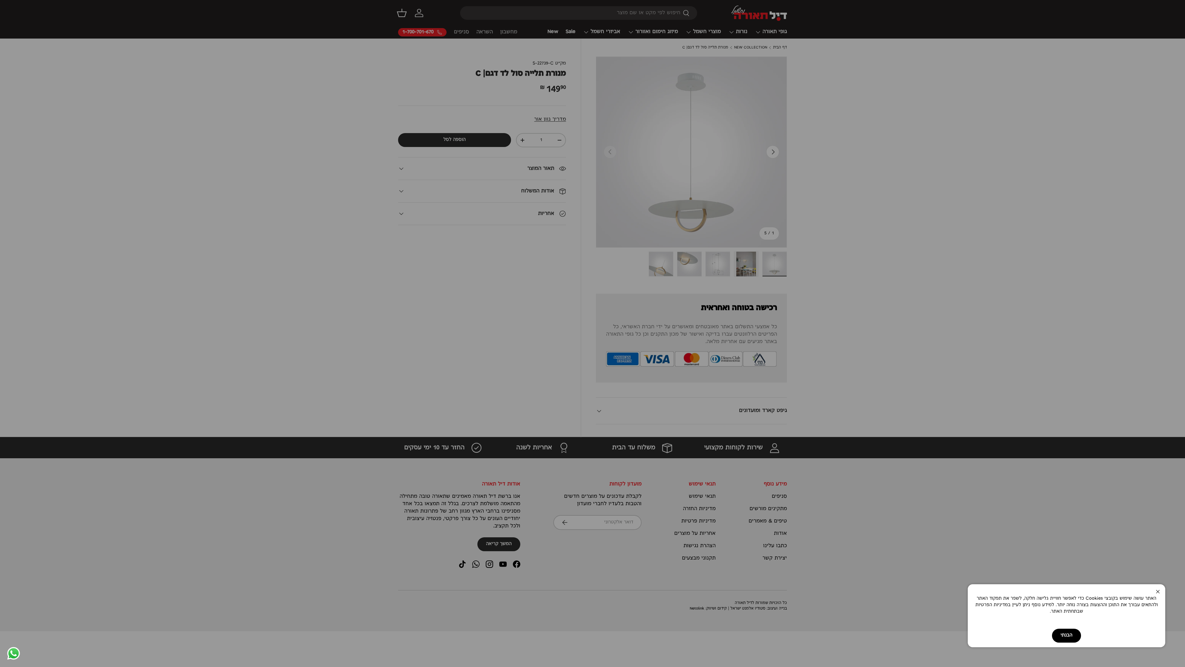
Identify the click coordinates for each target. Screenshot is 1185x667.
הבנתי (1066, 635)
